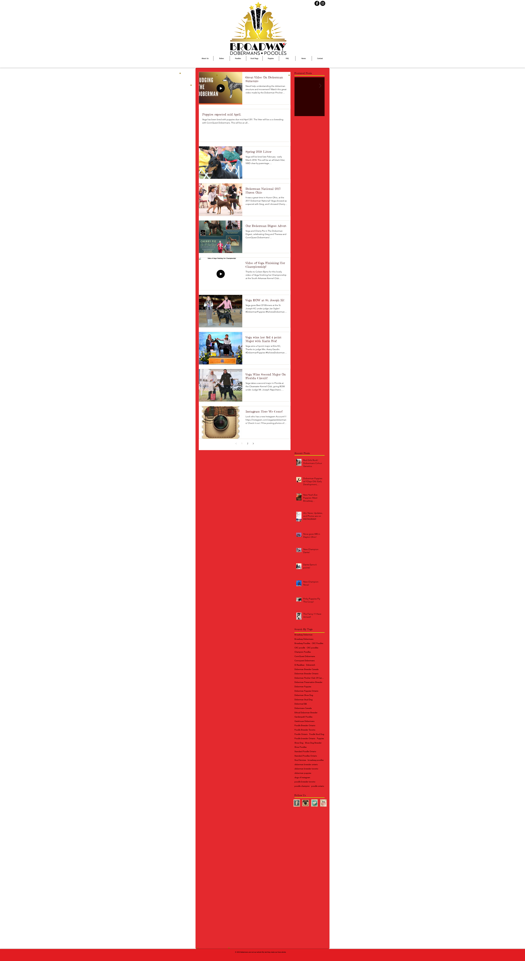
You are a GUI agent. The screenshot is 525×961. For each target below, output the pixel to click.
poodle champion (302, 786)
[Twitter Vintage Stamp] (314, 803)
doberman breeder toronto (306, 768)
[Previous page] (236, 443)
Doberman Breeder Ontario (306, 673)
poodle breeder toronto (304, 781)
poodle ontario (317, 786)
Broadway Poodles (302, 643)
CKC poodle (299, 647)
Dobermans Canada (303, 708)
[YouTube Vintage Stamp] (323, 803)
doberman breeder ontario (306, 764)
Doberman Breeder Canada (306, 669)
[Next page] (253, 443)
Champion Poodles (302, 652)
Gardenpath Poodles (303, 717)
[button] (254, 58)
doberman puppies (302, 773)
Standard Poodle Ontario (305, 751)
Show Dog (298, 743)
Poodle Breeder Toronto (304, 730)
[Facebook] (317, 3)
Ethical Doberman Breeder (305, 712)
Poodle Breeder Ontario (304, 725)
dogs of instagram (302, 777)
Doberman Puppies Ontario (306, 691)
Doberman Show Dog (303, 695)
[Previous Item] (299, 86)
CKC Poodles (317, 643)
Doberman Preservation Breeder (308, 682)
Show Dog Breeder (313, 743)
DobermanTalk (300, 704)
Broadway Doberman (303, 634)
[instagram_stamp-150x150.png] (306, 803)
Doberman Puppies (302, 686)
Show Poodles (300, 747)
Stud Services (300, 760)
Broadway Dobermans (303, 639)
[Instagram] (322, 3)
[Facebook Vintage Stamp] (297, 803)
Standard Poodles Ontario (305, 756)
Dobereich (310, 665)
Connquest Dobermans (304, 660)
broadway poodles (316, 760)
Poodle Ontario (301, 734)
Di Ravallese (299, 665)
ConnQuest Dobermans (304, 656)
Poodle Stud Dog (316, 734)
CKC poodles (312, 647)
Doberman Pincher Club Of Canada (309, 678)
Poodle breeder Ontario (304, 738)
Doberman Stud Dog (303, 699)
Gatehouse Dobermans (304, 721)
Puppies (320, 738)
